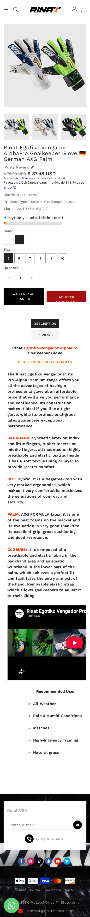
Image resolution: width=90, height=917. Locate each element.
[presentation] (5, 127)
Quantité (11, 268)
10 (62, 258)
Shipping (27, 178)
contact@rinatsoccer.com (50, 911)
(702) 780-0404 (50, 839)
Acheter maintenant (66, 298)
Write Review (17, 167)
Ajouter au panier (24, 296)
